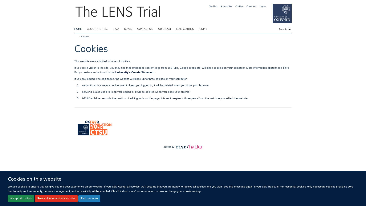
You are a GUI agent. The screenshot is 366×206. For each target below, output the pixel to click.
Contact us (251, 6)
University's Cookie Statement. (135, 72)
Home (78, 28)
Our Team (164, 28)
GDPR (203, 28)
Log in (263, 6)
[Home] (77, 37)
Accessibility (226, 6)
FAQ (116, 28)
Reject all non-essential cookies (56, 198)
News (128, 28)
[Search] (289, 29)
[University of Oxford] (279, 13)
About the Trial (97, 28)
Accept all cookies (21, 198)
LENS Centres (185, 28)
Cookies (239, 6)
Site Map (213, 6)
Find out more (89, 198)
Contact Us (145, 28)
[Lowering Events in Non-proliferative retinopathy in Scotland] (118, 10)
